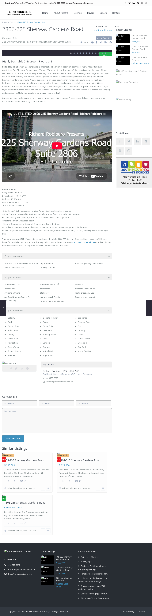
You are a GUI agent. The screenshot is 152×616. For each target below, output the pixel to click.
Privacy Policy (128, 611)
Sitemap (141, 611)
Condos (13, 22)
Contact (117, 26)
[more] (30, 476)
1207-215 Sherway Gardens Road (79, 460)
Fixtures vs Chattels (89, 557)
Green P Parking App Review (94, 593)
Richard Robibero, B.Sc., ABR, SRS (19, 366)
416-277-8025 (59, 3)
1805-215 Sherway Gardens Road (25, 502)
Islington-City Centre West (57, 41)
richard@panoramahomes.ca (79, 3)
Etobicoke (37, 41)
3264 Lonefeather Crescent (139, 58)
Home (45, 12)
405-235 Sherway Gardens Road (24, 460)
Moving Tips (86, 561)
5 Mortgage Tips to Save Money (95, 598)
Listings (78, 12)
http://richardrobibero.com (20, 574)
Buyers (90, 12)
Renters (116, 12)
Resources (101, 26)
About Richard (61, 12)
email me (90, 242)
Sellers (103, 12)
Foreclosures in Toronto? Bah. (94, 573)
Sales (15, 37)
